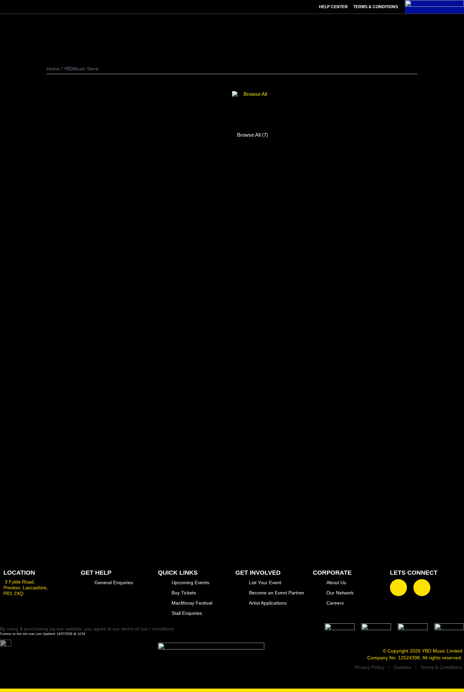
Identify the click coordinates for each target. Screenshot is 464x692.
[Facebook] (398, 587)
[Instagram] (421, 587)
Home (53, 68)
